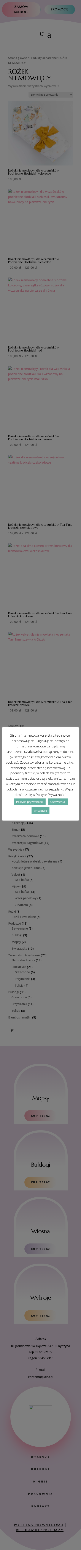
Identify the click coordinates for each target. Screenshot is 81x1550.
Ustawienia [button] (57, 802)
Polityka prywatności (29, 802)
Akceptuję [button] (40, 811)
